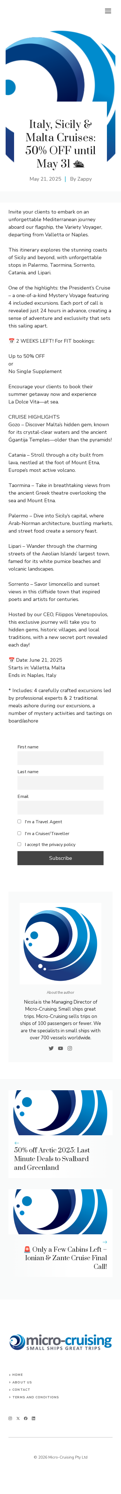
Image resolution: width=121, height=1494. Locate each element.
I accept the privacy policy (50, 845)
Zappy (84, 179)
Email (23, 796)
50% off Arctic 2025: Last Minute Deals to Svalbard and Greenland (52, 1159)
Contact (21, 1390)
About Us (22, 1382)
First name (28, 747)
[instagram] (10, 1418)
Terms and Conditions (35, 1397)
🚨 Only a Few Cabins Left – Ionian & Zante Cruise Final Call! (65, 1258)
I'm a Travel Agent (43, 822)
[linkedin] (33, 1418)
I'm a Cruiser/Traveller (46, 834)
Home (17, 1375)
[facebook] (26, 1418)
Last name (28, 772)
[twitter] (18, 1418)
